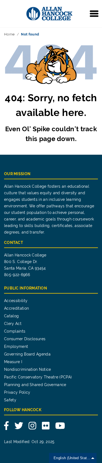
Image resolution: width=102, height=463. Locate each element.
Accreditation (16, 308)
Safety (10, 400)
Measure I (13, 362)
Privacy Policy (17, 392)
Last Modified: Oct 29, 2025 (29, 442)
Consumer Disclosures (24, 339)
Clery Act (12, 323)
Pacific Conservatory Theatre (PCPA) (38, 377)
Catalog (11, 316)
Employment (16, 346)
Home (9, 34)
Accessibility (15, 300)
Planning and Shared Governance (35, 385)
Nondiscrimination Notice (27, 369)
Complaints (14, 331)
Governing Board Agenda (27, 354)
